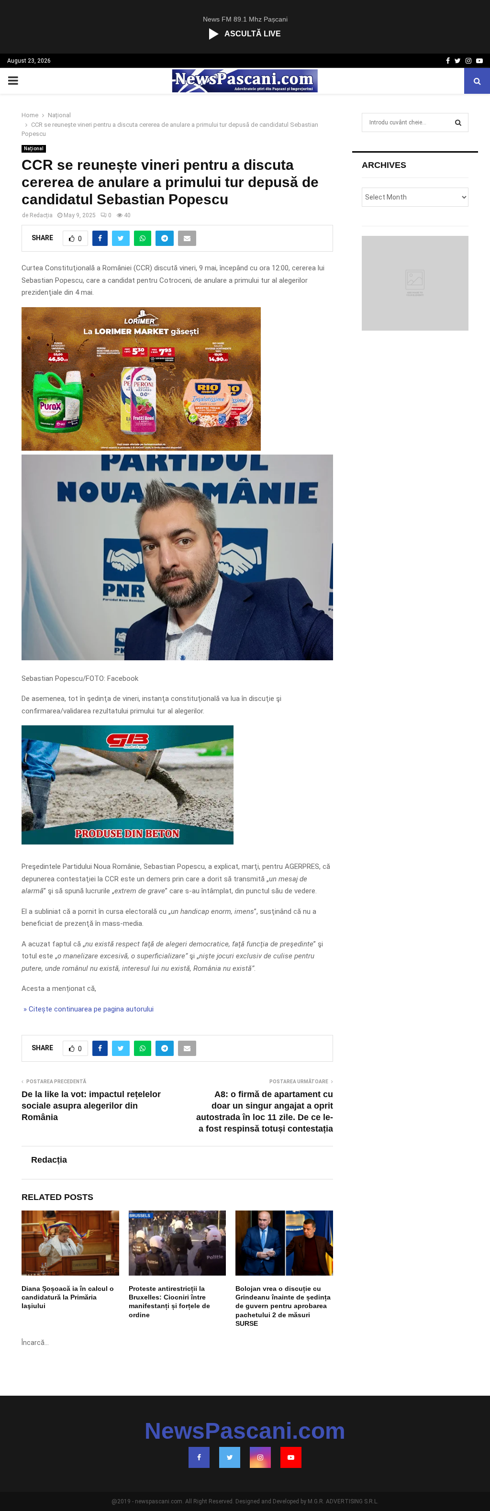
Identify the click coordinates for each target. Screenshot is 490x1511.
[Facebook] (199, 1457)
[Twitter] (229, 1457)
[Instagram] (260, 1457)
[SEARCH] (458, 122)
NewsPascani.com (245, 1431)
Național (34, 148)
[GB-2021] (128, 842)
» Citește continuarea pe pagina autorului (88, 1009)
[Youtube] (290, 1457)
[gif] (141, 448)
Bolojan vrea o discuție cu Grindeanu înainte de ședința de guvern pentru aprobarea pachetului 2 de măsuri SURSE (283, 1306)
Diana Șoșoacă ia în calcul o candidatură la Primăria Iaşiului (68, 1297)
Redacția (41, 215)
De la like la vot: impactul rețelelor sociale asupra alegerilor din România (91, 1105)
